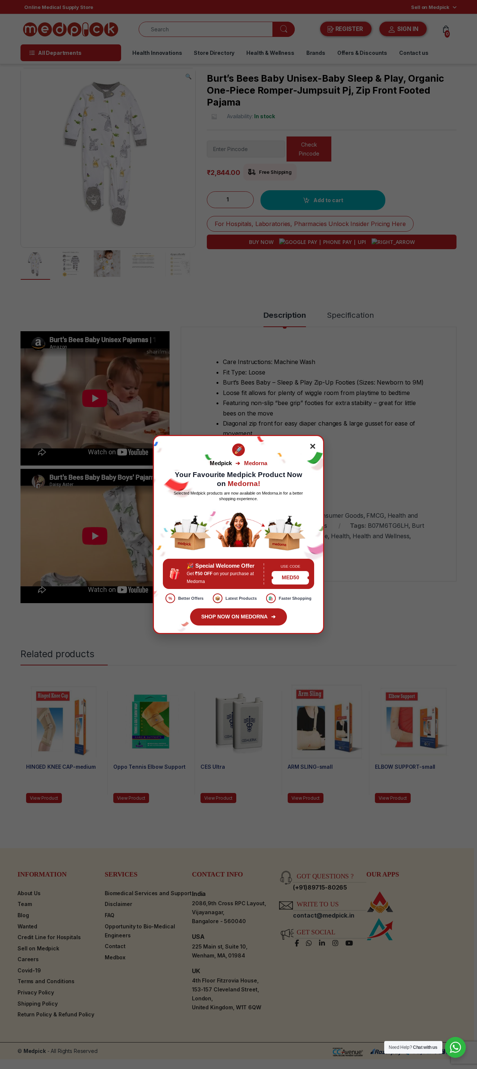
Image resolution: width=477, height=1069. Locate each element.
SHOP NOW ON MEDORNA (238, 617)
